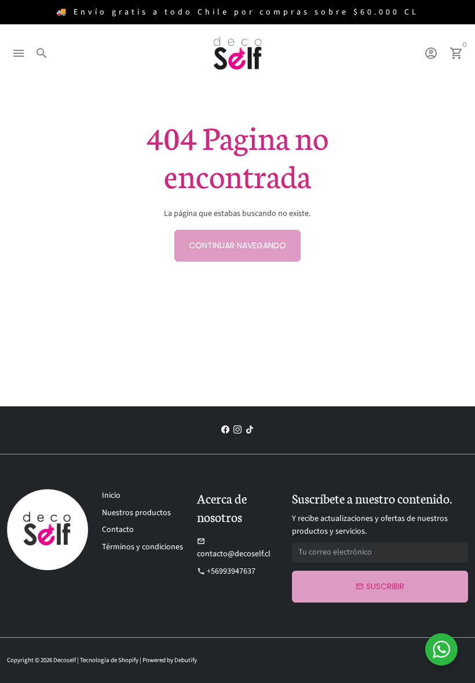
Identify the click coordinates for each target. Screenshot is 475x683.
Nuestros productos (136, 513)
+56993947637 (226, 571)
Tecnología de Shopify (109, 660)
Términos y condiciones (142, 547)
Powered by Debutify (169, 660)
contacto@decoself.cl (234, 548)
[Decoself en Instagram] (237, 430)
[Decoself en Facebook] (225, 430)
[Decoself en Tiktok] (250, 430)
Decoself (64, 660)
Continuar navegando (237, 245)
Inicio (111, 495)
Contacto (118, 529)
